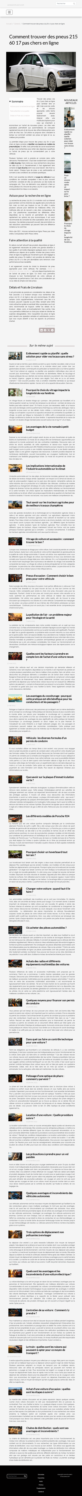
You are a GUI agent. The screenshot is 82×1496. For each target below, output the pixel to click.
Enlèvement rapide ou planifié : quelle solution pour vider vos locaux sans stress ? (69, 138)
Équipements (41, 1488)
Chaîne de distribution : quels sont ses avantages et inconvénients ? (47, 1429)
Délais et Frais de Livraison (20, 116)
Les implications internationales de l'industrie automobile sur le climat (45, 467)
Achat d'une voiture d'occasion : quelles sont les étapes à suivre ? (48, 1390)
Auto (41, 1481)
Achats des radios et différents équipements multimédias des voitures (47, 963)
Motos (41, 1485)
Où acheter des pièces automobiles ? (46, 927)
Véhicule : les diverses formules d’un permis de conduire (46, 739)
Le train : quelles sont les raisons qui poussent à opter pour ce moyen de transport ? (46, 1349)
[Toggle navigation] (9, 12)
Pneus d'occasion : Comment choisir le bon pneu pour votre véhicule (50, 577)
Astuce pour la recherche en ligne (22, 106)
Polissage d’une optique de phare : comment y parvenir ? (45, 1077)
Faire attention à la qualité (19, 111)
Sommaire (17, 101)
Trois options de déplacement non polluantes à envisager (45, 1234)
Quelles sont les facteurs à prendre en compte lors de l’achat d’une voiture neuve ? (50, 656)
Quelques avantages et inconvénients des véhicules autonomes (49, 1194)
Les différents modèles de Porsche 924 (47, 816)
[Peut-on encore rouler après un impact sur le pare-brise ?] (67, 163)
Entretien (41, 1474)
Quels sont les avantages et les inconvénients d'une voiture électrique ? (48, 1273)
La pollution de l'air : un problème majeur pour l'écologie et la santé (49, 616)
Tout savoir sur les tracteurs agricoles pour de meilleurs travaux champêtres (50, 504)
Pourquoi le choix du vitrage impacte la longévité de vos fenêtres (68, 232)
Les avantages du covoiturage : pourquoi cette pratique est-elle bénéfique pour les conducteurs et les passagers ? (49, 699)
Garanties (41, 1478)
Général (17, 24)
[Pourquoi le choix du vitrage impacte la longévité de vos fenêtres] (68, 211)
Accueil (9, 24)
